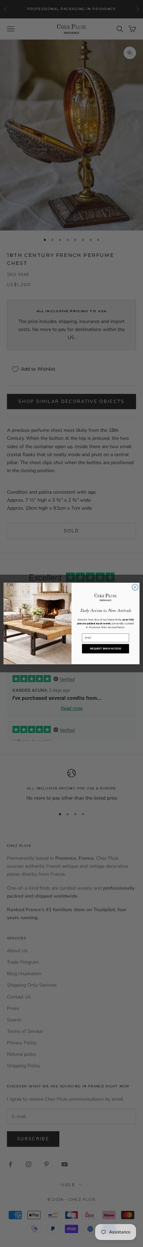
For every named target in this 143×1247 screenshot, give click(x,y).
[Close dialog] (135, 587)
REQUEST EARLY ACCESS (105, 648)
